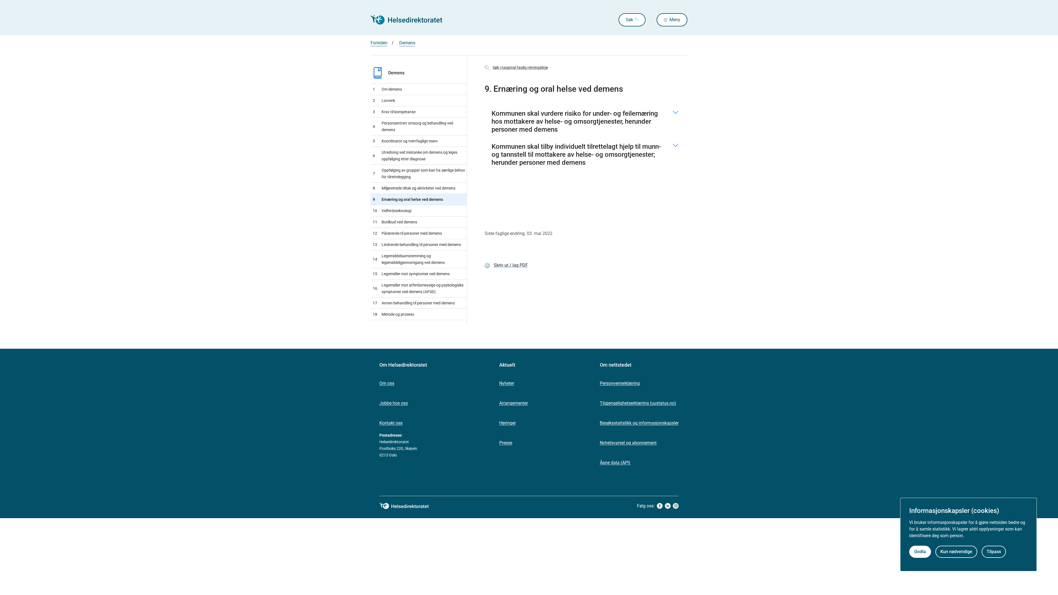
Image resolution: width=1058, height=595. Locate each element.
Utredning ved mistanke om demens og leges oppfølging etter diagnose (415, 155)
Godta (920, 551)
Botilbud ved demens (395, 222)
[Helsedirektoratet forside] (410, 20)
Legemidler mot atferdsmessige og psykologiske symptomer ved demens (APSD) (418, 288)
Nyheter (506, 383)
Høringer (507, 423)
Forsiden (379, 42)
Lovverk (384, 100)
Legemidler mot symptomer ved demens (411, 274)
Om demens (387, 89)
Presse (505, 442)
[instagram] (676, 506)
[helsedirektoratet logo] (408, 506)
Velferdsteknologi (392, 211)
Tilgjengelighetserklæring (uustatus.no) (638, 403)
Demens (407, 42)
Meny (675, 19)
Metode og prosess (393, 314)
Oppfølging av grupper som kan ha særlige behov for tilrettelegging (419, 173)
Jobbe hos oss (393, 403)
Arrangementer (513, 403)
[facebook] (660, 506)
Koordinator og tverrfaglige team (405, 141)
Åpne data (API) (615, 462)
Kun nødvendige (956, 551)
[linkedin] (668, 506)
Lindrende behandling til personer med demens (417, 244)
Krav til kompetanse (394, 112)
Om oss (386, 383)
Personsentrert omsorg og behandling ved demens (413, 126)
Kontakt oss (391, 423)
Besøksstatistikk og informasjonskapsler (639, 423)
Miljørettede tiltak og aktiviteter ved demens (414, 188)
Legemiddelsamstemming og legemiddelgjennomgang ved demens (409, 259)
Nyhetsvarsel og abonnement (628, 442)
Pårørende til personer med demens (407, 233)
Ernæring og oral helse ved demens (408, 199)
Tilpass (994, 551)
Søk (629, 19)
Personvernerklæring (620, 383)
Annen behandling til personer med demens (414, 303)
